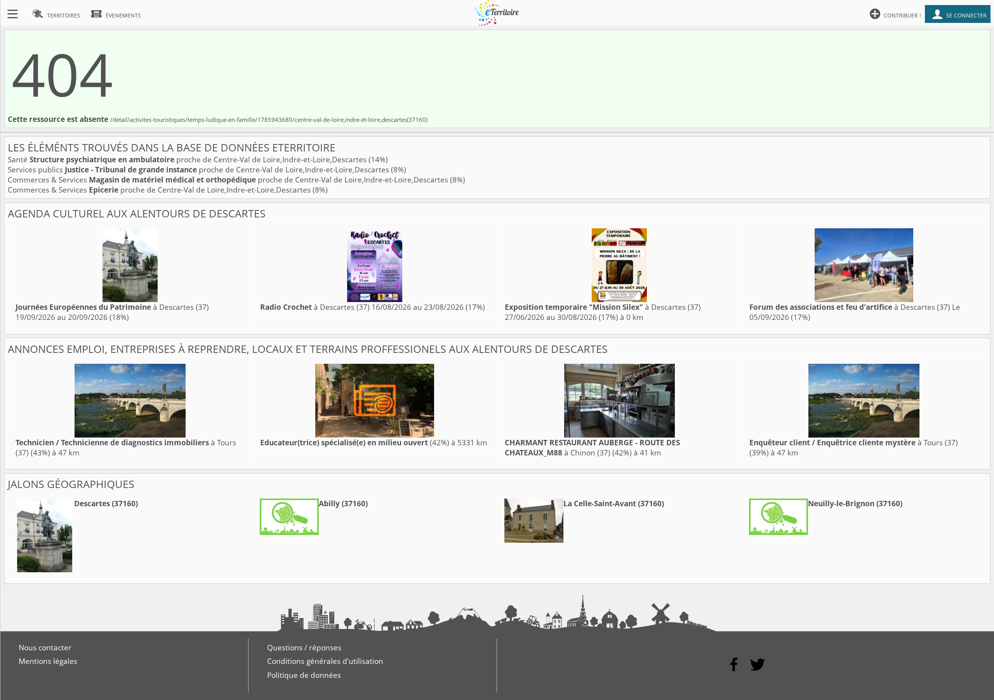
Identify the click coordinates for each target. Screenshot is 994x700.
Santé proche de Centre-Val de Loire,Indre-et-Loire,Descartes (188, 160)
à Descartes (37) (112, 307)
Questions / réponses (304, 648)
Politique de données (304, 675)
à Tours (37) (853, 443)
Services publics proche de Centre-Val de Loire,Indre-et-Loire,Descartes (199, 170)
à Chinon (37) (592, 448)
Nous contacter (45, 648)
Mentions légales (48, 661)
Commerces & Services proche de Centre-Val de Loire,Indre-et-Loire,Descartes (229, 180)
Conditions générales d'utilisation (325, 661)
